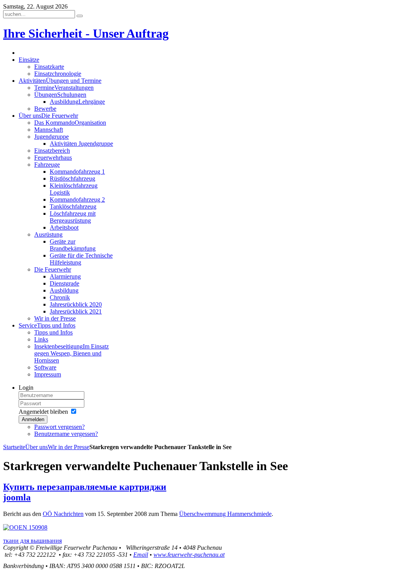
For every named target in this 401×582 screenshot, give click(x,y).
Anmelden (33, 419)
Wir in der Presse (68, 447)
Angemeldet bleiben (43, 411)
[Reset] (80, 16)
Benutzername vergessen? (66, 433)
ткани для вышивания (32, 540)
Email (140, 554)
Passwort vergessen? (59, 426)
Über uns (36, 447)
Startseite (14, 447)
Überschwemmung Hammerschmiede (225, 514)
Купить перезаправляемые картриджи (84, 487)
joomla (17, 497)
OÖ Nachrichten (63, 514)
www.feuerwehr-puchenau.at (189, 554)
